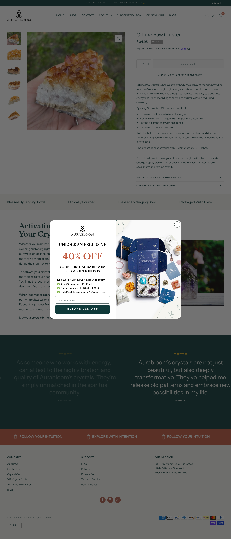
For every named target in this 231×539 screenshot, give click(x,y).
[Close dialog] (177, 224)
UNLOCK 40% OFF (82, 309)
